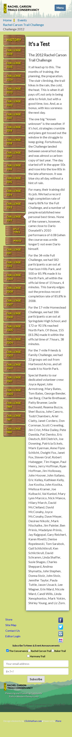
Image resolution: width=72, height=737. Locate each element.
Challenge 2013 (13, 205)
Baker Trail (60, 650)
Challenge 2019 (13, 128)
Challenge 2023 (13, 90)
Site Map (10, 625)
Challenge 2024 (13, 77)
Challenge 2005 (13, 328)
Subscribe (36, 679)
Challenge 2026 (13, 52)
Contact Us (12, 630)
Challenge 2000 (13, 392)
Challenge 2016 (13, 167)
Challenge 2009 (13, 276)
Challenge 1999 (13, 404)
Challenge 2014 (13, 192)
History (13, 39)
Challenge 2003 (13, 353)
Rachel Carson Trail (41, 650)
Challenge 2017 (13, 154)
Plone (58, 721)
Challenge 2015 (13, 180)
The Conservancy (18, 650)
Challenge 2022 (13, 103)
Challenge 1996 (13, 430)
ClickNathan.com (33, 721)
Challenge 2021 (13, 116)
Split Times (16, 231)
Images (17, 240)
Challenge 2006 (13, 315)
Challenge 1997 (13, 417)
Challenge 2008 (13, 289)
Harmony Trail (37, 656)
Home (7, 20)
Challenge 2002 (13, 366)
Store (8, 619)
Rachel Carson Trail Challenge (23, 25)
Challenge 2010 (13, 264)
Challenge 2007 (13, 302)
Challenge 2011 (13, 251)
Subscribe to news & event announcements (36, 645)
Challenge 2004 (13, 340)
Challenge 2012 (13, 218)
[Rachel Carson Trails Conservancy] (21, 8)
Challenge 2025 (13, 64)
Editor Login (12, 636)
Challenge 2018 (13, 141)
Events (22, 20)
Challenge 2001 (13, 379)
